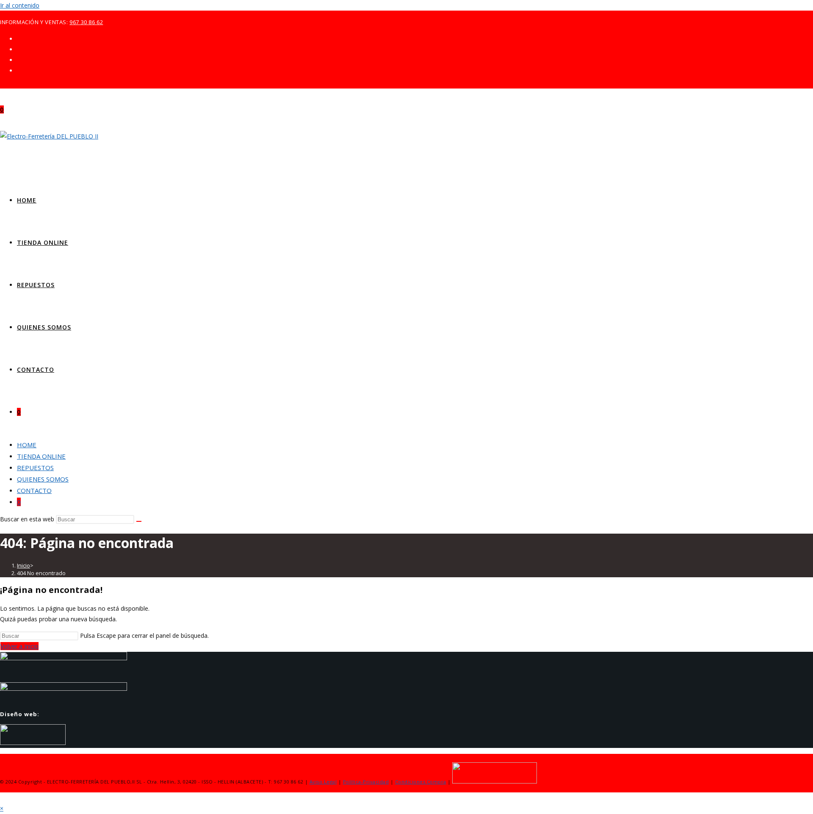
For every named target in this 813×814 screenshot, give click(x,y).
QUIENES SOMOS (43, 479)
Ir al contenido (19, 5)
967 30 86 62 (86, 22)
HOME (26, 444)
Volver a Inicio (19, 646)
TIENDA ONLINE (41, 456)
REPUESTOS (35, 467)
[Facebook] (19, 49)
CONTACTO (34, 490)
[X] (19, 39)
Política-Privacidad (366, 781)
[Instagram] (19, 60)
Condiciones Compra (420, 781)
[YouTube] (19, 70)
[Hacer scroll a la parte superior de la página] (2, 798)
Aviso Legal (323, 781)
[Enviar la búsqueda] (139, 521)
